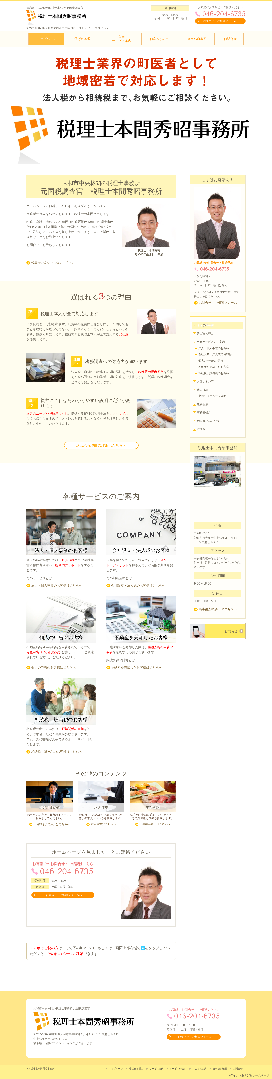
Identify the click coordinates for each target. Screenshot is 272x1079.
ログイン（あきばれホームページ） (249, 1075)
